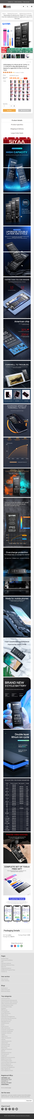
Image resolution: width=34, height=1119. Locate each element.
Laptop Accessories (6, 1041)
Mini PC (3, 1051)
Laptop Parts (4, 1042)
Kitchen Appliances (6, 1064)
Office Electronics (5, 1028)
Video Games (4, 1015)
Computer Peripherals (7, 1031)
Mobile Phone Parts (6, 1059)
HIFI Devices (4, 1010)
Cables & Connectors (6, 1049)
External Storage (5, 1044)
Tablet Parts (4, 1036)
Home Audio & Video (6, 1006)
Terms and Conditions (7, 960)
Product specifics (17, 124)
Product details (17, 120)
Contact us (10, 1)
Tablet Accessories (6, 1038)
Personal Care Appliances (8, 1067)
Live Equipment (5, 1011)
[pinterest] (13, 1109)
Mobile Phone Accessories (8, 1057)
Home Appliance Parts (7, 1070)
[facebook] (2, 1109)
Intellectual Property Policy (8, 970)
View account (26, 1)
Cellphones (4, 1055)
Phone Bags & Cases (6, 1060)
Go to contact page (6, 1087)
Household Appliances (7, 1065)
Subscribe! (29, 1100)
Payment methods (6, 963)
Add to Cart (26, 110)
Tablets (3, 1034)
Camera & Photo (5, 998)
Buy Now (9, 110)
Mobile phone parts (13, 13)
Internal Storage (5, 1046)
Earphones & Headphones (8, 1016)
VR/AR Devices (5, 1023)
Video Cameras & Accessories (9, 1003)
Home (4, 13)
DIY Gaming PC (5, 1054)
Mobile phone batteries (26, 13)
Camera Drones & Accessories (9, 1000)
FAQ (2, 961)
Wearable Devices (5, 1021)
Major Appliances (5, 1069)
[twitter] (6, 1109)
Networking (4, 1047)
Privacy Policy (4, 958)
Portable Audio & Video (7, 1005)
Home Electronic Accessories (8, 1018)
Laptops (3, 1039)
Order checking (18, 1)
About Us (3, 966)
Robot (2, 1024)
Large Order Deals (17, 133)
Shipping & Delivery (17, 129)
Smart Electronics (5, 1013)
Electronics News (5, 991)
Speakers (3, 1008)
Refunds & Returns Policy (7, 965)
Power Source (5, 1026)
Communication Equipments (8, 1062)
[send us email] (16, 1109)
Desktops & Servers (6, 1052)
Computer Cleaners (6, 1033)
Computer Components (7, 1029)
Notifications (4, 988)
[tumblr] (9, 1109)
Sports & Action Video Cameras (9, 1002)
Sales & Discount (5, 989)
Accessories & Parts (6, 1020)
